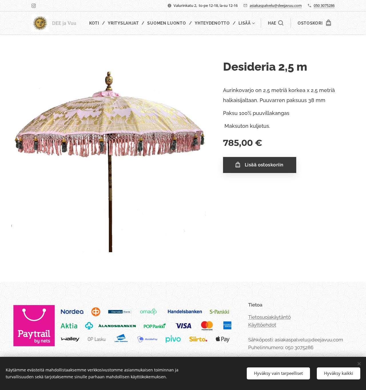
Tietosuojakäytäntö (269, 317)
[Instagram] (33, 6)
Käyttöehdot (262, 325)
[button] (276, 23)
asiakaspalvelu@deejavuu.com (276, 5)
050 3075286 (324, 5)
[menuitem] (96, 23)
